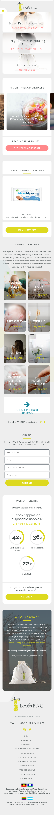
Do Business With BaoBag (27, 749)
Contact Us (27, 740)
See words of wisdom (27, 148)
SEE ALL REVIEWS (27, 230)
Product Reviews (27, 770)
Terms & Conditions (27, 774)
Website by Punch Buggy (32, 716)
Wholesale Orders (27, 761)
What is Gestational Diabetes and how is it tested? (27, 118)
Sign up (27, 483)
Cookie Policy (27, 778)
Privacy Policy (27, 766)
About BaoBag (27, 753)
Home (27, 736)
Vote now (27, 597)
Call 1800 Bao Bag (27, 723)
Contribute (27, 745)
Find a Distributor (27, 757)
